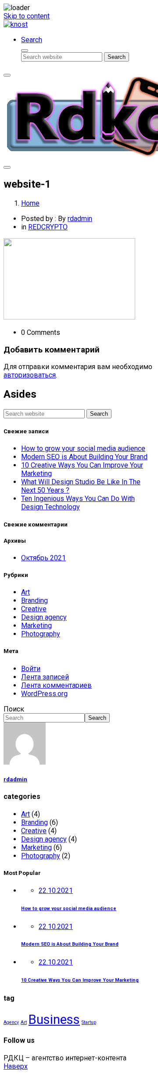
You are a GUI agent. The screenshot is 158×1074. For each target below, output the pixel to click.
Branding (34, 600)
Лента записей (45, 677)
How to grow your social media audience (83, 448)
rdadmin (80, 218)
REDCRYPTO (48, 227)
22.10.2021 (56, 890)
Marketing (36, 625)
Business (54, 1019)
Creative (34, 609)
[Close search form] (24, 50)
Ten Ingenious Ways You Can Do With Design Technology (78, 502)
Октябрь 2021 (43, 558)
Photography (40, 634)
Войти (30, 668)
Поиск (14, 709)
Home (30, 203)
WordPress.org (44, 693)
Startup (89, 1022)
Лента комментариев (56, 685)
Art (25, 592)
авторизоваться (30, 375)
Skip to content (27, 16)
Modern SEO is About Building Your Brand (84, 457)
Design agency (44, 617)
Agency (11, 1022)
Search (97, 718)
